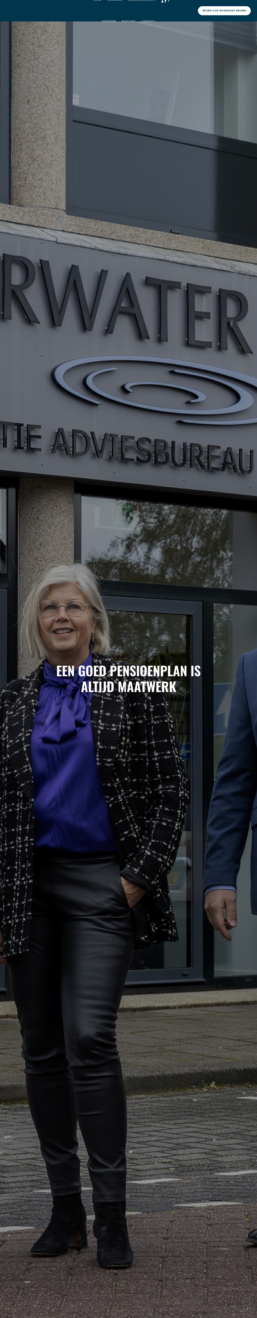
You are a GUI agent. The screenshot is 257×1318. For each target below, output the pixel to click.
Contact (148, 21)
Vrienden (109, 21)
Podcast (129, 21)
